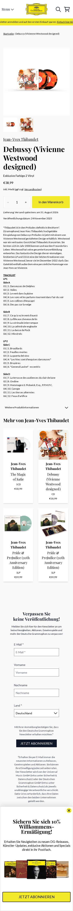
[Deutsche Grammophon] (36, 9)
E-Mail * (19, 644)
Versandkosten (32, 189)
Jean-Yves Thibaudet (20, 139)
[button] (36, 407)
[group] (10, 125)
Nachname (20, 685)
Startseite (8, 33)
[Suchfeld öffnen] (58, 9)
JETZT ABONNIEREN (36, 743)
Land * (18, 705)
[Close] (69, 810)
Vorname (19, 664)
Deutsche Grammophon (40, 730)
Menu (6, 9)
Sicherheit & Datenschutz (30, 786)
